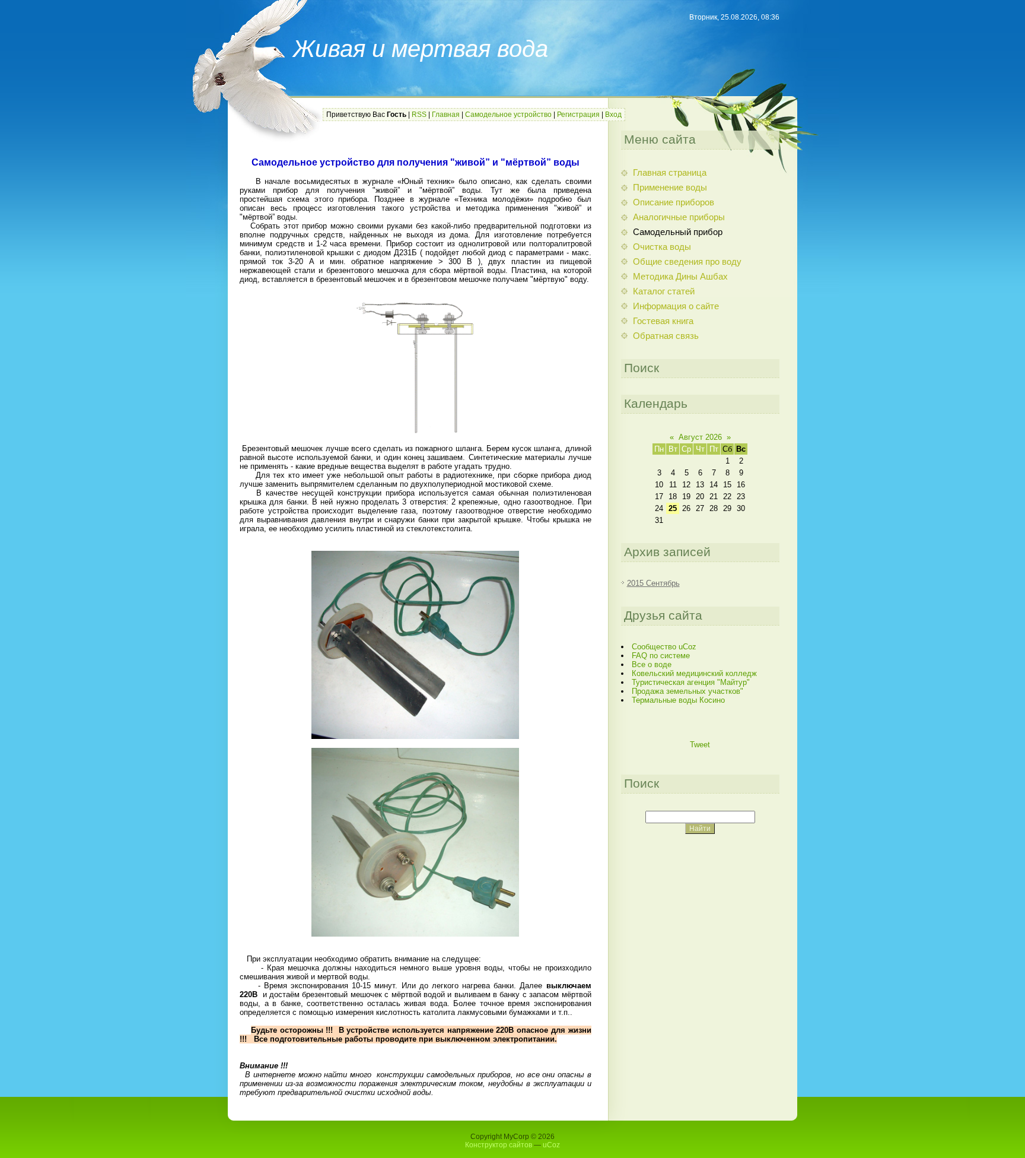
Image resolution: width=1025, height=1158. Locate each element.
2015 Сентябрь (653, 583)
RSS (419, 114)
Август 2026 (700, 437)
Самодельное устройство (508, 114)
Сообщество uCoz (664, 646)
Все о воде (651, 664)
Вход (613, 114)
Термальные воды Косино (678, 700)
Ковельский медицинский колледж (694, 673)
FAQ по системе (661, 655)
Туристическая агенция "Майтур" (691, 682)
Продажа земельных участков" (687, 691)
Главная (446, 114)
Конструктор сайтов (498, 1145)
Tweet (700, 744)
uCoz (551, 1145)
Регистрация (578, 114)
